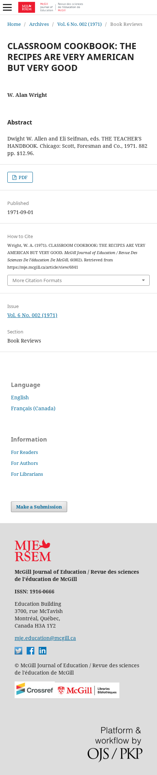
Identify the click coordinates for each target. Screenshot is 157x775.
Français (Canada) (33, 408)
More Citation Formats (37, 280)
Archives (39, 24)
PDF (23, 177)
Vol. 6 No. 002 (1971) (79, 24)
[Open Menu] (7, 7)
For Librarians (27, 474)
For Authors (24, 463)
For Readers (24, 452)
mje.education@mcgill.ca (45, 637)
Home (14, 24)
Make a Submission (39, 506)
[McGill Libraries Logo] (87, 696)
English (20, 397)
